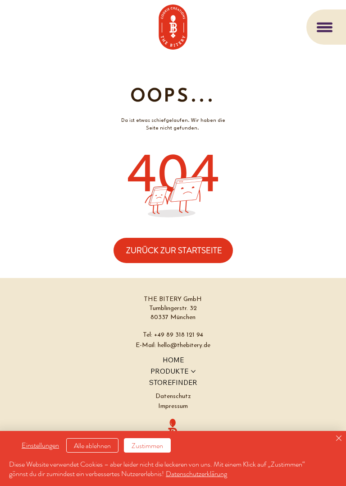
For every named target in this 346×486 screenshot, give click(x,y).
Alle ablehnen (92, 445)
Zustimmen (147, 445)
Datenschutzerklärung (196, 473)
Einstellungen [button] (40, 445)
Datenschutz (173, 396)
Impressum (173, 406)
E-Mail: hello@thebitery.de (173, 345)
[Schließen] (338, 439)
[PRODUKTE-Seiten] (193, 371)
